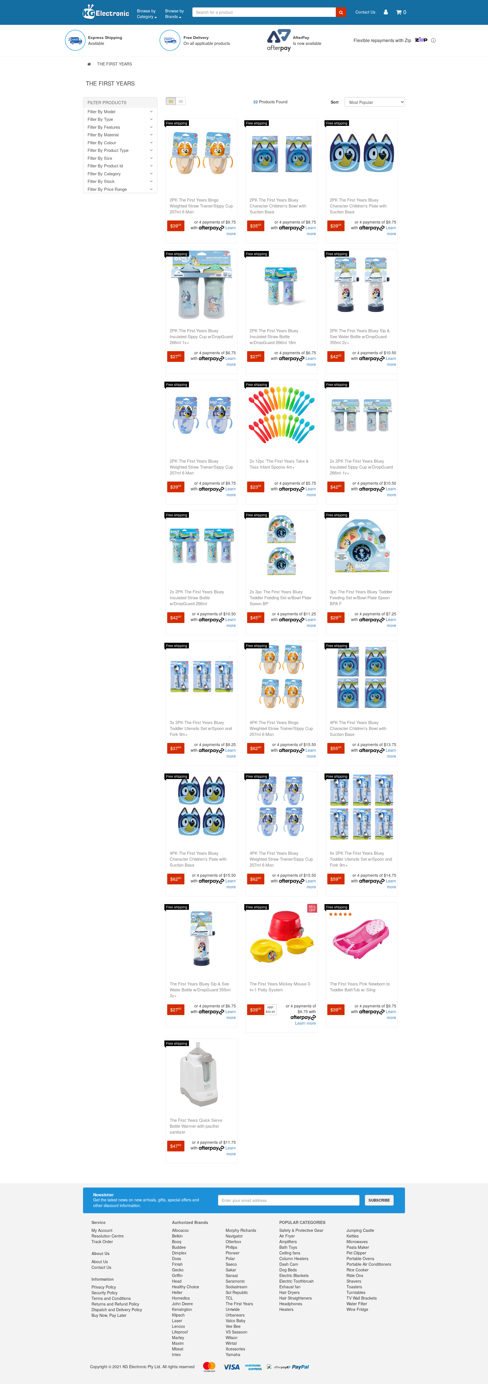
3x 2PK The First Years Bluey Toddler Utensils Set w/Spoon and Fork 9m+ (201, 728)
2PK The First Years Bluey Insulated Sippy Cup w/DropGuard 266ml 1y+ (201, 336)
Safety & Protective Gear (301, 1230)
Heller (177, 1292)
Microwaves (357, 1241)
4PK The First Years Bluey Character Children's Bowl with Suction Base (358, 728)
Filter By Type (100, 119)
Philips (231, 1247)
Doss (176, 1258)
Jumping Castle (360, 1230)
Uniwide (233, 1309)
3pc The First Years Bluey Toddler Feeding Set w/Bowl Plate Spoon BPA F (361, 597)
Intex (176, 1354)
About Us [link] (99, 1261)
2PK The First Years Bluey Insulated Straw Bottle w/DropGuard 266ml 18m (274, 336)
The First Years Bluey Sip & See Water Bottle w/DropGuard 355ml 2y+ (200, 989)
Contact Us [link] (101, 1267)
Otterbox (233, 1241)
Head (177, 1281)
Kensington (182, 1309)
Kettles (353, 1236)
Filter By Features (104, 127)
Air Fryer (287, 1236)
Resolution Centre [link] (107, 1236)
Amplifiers (288, 1241)
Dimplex (179, 1253)
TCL (229, 1298)
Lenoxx (178, 1326)
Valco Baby (235, 1320)
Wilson (232, 1337)
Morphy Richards (241, 1230)
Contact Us (365, 12)
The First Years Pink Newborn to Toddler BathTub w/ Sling (360, 986)
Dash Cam (288, 1264)
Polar (230, 1258)
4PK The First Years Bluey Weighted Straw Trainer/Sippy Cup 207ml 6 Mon (281, 859)
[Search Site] (341, 12)
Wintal (231, 1343)
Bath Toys (288, 1247)
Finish (177, 1264)
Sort (335, 102)
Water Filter (357, 1303)
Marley (178, 1337)
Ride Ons (355, 1275)
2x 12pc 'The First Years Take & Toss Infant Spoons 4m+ (279, 464)
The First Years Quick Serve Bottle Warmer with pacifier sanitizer (196, 1126)
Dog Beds (288, 1270)
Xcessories (235, 1349)
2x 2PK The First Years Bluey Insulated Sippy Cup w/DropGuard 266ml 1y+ (361, 467)
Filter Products (107, 102)
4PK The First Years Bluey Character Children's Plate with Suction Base (198, 859)
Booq (176, 1241)
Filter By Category (104, 173)
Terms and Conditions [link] (111, 1298)
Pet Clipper (356, 1253)
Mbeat (177, 1349)
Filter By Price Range (107, 189)
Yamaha (233, 1354)
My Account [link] (101, 1230)
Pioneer (232, 1253)
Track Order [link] (102, 1241)
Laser (177, 1320)
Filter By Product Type (108, 150)
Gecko (178, 1270)
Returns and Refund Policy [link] (115, 1304)
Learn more (230, 230)
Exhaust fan (289, 1286)
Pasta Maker (358, 1247)
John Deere (182, 1303)
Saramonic (235, 1281)
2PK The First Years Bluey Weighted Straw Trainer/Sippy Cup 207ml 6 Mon (201, 467)
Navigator (234, 1236)
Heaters (286, 1309)
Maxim (178, 1343)
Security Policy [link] (104, 1292)
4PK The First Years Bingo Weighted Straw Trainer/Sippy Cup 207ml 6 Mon (281, 728)
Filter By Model (101, 111)
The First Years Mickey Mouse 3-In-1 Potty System (280, 986)
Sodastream (236, 1286)
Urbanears (235, 1315)
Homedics (181, 1298)
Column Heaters (293, 1258)
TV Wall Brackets (362, 1298)
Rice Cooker (358, 1270)
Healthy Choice (185, 1286)
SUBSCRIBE (379, 1200)
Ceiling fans (289, 1253)
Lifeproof (180, 1332)
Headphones (290, 1303)
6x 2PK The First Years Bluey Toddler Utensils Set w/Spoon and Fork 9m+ (361, 859)
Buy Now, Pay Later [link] (109, 1315)
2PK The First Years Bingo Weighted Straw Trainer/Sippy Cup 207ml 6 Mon (201, 206)
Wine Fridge (357, 1309)
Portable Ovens (360, 1258)
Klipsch (178, 1315)
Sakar (231, 1270)
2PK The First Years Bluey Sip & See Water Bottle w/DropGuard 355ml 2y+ (360, 336)
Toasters (354, 1286)
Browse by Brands (174, 13)
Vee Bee (233, 1326)
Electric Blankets (294, 1275)
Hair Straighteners (295, 1298)
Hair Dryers (289, 1292)
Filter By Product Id (105, 165)
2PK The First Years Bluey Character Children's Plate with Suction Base (358, 206)
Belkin (177, 1236)
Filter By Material (103, 134)
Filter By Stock (101, 181)
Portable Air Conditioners (369, 1264)
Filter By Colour (102, 142)
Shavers (354, 1281)
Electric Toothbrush (296, 1281)
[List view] (181, 101)
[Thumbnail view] (171, 101)
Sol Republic (237, 1292)
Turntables (356, 1292)
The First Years (239, 1303)
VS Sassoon (236, 1332)
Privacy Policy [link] (103, 1287)
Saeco (231, 1264)
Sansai (232, 1275)
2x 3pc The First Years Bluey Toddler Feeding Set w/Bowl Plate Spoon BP (280, 597)
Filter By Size (100, 158)
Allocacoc (180, 1230)
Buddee (179, 1247)
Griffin (177, 1275)
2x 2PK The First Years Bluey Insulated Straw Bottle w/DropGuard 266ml (197, 597)
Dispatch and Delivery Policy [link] (116, 1309)
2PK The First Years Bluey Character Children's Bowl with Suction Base (278, 206)
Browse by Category (146, 13)
